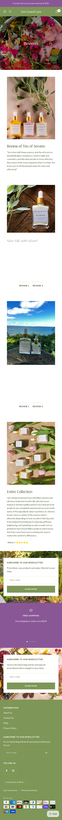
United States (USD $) (14, 782)
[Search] (10, 11)
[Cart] (57, 11)
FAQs (5, 723)
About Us (7, 713)
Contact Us (8, 718)
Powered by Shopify (29, 790)
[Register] (46, 753)
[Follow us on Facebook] (6, 771)
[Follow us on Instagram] (13, 771)
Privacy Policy (9, 728)
